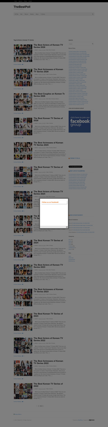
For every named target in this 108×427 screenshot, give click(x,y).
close (67, 227)
